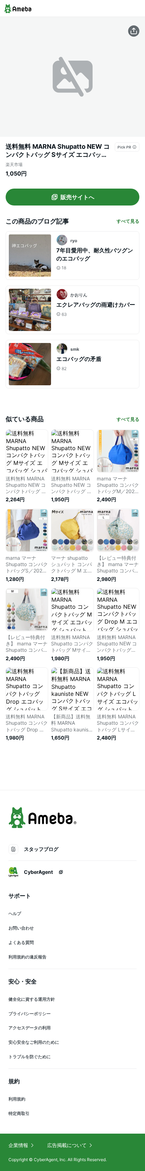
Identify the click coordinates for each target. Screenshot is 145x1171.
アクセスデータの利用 (29, 1027)
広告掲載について (67, 1145)
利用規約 (16, 1099)
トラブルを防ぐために (29, 1056)
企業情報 (18, 1145)
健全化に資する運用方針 (31, 999)
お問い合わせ (21, 928)
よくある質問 (21, 942)
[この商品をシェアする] (133, 31)
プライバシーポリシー (29, 1013)
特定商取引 (19, 1113)
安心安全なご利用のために (33, 1042)
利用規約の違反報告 (27, 957)
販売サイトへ (77, 197)
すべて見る (127, 221)
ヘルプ (14, 913)
